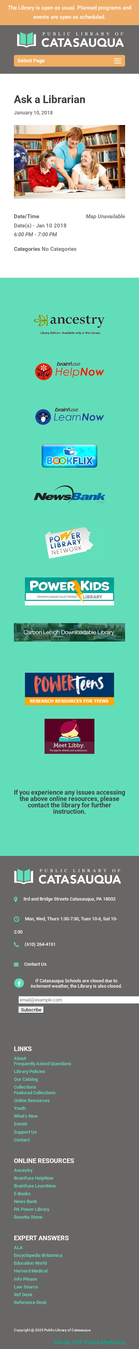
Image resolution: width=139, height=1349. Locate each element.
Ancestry (23, 1170)
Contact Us (35, 964)
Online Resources (32, 1100)
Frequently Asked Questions (42, 1063)
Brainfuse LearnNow (35, 1186)
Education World (30, 1263)
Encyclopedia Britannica (38, 1255)
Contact (22, 1139)
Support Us (25, 1132)
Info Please (25, 1279)
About (20, 1058)
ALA (18, 1247)
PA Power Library (31, 1209)
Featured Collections (35, 1092)
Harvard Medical (30, 1271)
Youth (20, 1108)
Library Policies (29, 1071)
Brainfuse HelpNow (33, 1178)
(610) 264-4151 (40, 944)
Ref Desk (23, 1294)
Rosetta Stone (28, 1217)
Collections (25, 1087)
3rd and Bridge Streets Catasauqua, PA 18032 (69, 899)
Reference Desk (30, 1302)
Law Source (26, 1286)
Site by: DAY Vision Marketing (89, 1342)
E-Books (22, 1193)
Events (20, 1124)
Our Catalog (26, 1079)
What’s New (26, 1116)
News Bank (25, 1201)
